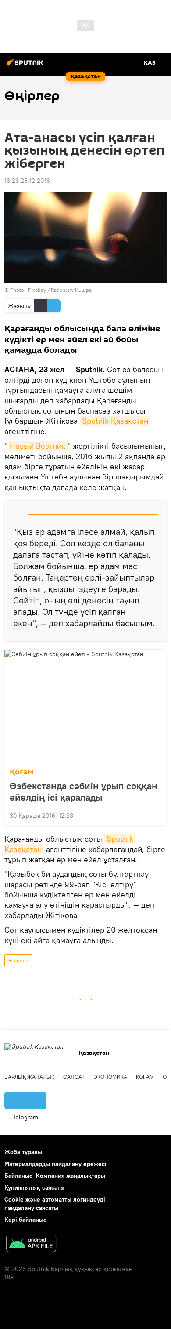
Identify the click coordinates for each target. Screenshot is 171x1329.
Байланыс (18, 1176)
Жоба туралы (23, 1152)
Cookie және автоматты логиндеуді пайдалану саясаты (54, 1203)
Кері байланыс (25, 1220)
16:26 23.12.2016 (27, 181)
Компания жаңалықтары (70, 1176)
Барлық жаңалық (29, 1077)
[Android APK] (31, 1244)
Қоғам (21, 771)
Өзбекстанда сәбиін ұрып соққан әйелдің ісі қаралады (83, 791)
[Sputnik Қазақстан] (26, 66)
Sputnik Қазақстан (115, 421)
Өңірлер (18, 960)
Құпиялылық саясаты (34, 1187)
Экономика (110, 1077)
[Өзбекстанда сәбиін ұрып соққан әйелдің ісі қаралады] (85, 706)
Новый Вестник (37, 446)
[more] (156, 815)
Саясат (74, 1077)
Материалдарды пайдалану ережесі (55, 1164)
